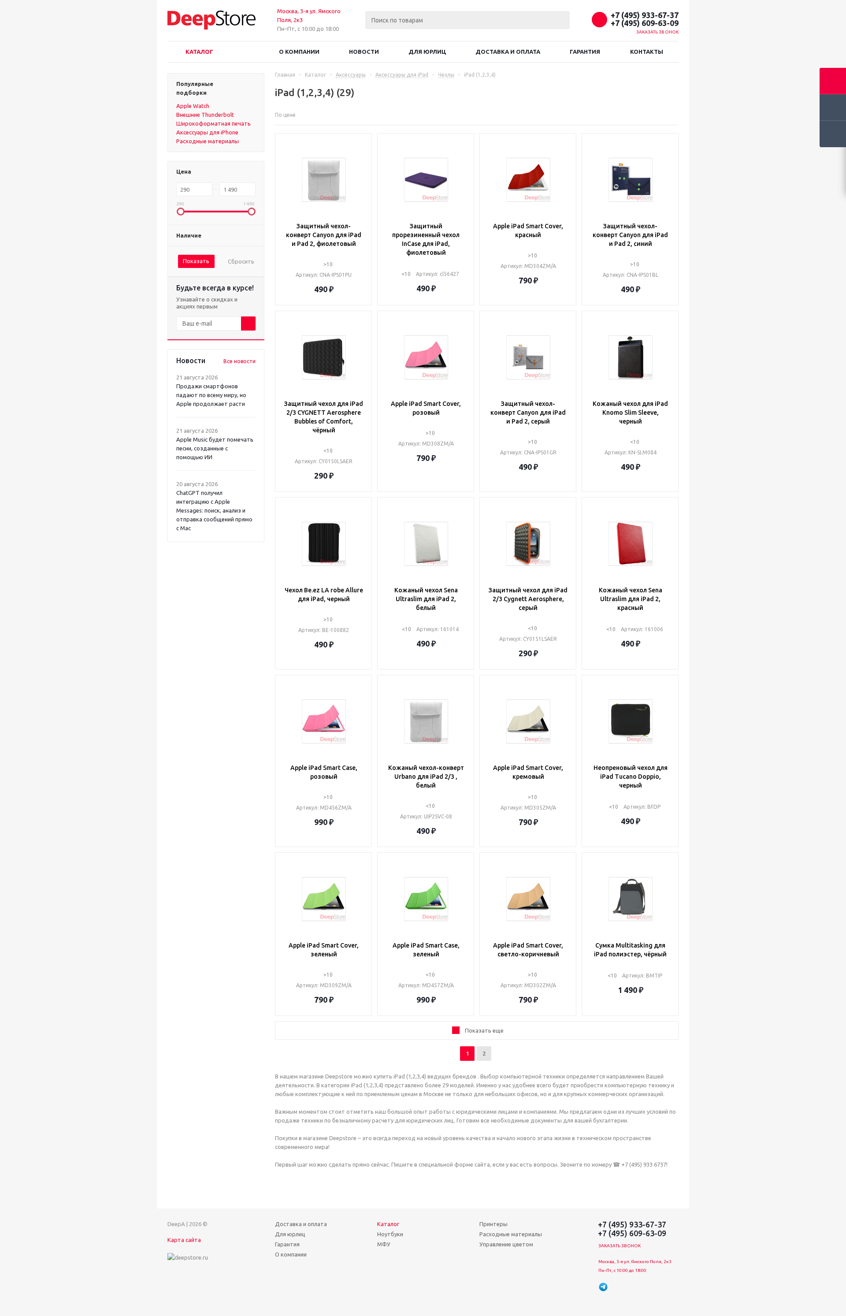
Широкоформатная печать (213, 123)
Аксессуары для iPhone (207, 132)
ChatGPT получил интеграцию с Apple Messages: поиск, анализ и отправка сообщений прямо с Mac (214, 510)
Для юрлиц (427, 51)
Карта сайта (184, 1240)
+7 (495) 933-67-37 (645, 15)
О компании (299, 51)
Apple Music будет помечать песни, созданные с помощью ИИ (214, 448)
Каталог (199, 51)
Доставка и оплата (507, 51)
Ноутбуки (390, 1234)
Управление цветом (506, 1244)
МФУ (383, 1244)
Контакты (646, 51)
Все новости (239, 361)
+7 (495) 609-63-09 (645, 23)
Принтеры (493, 1224)
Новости (364, 51)
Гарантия (585, 51)
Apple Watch (192, 106)
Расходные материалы (207, 141)
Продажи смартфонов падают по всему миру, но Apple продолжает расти (211, 395)
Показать (196, 261)
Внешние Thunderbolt (205, 115)
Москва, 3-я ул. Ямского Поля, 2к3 (635, 1261)
